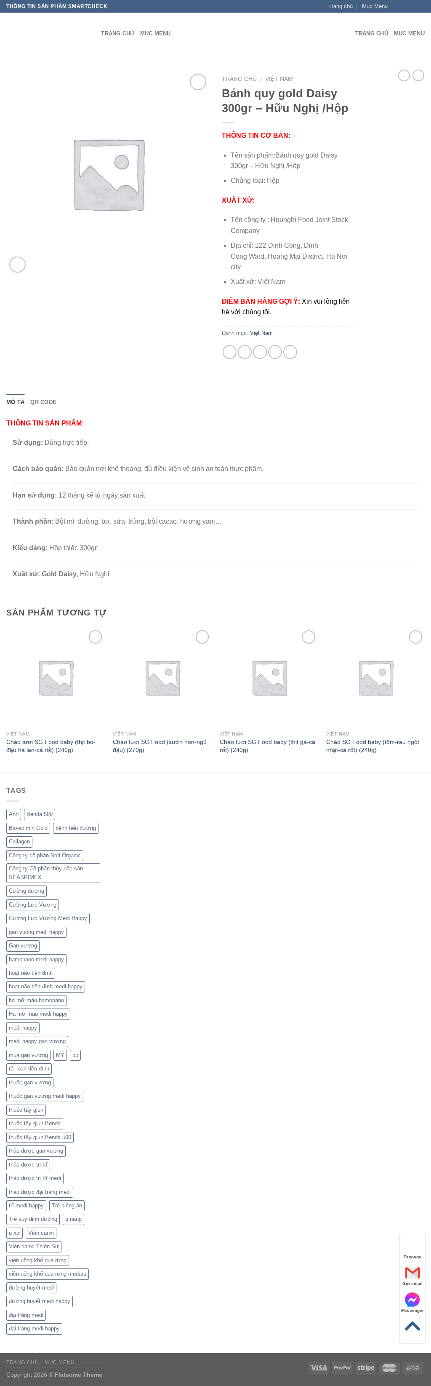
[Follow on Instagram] (404, 6)
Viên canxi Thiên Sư (34, 1246)
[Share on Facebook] (230, 352)
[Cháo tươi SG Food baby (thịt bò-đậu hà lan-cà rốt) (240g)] (55, 677)
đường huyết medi (31, 1287)
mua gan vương (28, 1055)
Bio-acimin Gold (28, 828)
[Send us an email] (420, 6)
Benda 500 (40, 814)
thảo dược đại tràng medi (40, 1192)
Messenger (412, 1310)
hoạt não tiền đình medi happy (45, 986)
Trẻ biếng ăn (67, 1205)
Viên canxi (41, 1233)
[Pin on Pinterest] (275, 352)
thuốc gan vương (30, 1082)
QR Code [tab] (43, 402)
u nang (73, 1219)
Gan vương (23, 945)
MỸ (60, 1055)
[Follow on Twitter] (412, 6)
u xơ (14, 1233)
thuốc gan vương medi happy (45, 1096)
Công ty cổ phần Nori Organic (45, 855)
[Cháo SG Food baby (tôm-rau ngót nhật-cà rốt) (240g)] (375, 677)
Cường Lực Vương (32, 905)
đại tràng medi (26, 1315)
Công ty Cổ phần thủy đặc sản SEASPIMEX (46, 872)
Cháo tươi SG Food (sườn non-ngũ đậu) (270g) (160, 745)
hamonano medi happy (36, 959)
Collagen (19, 841)
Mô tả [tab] (15, 402)
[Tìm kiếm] (92, 34)
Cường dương (26, 891)
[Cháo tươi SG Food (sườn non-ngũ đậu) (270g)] (162, 677)
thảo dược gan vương (36, 1151)
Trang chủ (239, 79)
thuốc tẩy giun (26, 1110)
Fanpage (412, 1257)
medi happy (23, 1028)
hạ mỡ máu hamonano (36, 1000)
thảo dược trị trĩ (28, 1164)
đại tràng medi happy (34, 1328)
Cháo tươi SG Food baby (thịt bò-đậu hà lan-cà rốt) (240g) (51, 745)
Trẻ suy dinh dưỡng (33, 1219)
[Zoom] (17, 265)
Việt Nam (279, 79)
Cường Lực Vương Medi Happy (48, 918)
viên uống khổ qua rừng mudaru (47, 1274)
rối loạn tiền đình (29, 1068)
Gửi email (412, 1283)
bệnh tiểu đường (76, 828)
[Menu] (344, 34)
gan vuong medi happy (36, 932)
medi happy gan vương (37, 1041)
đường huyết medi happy (39, 1301)
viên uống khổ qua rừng (38, 1260)
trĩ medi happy (26, 1205)
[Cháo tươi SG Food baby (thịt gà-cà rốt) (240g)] (269, 677)
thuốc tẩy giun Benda (35, 1123)
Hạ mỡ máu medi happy (38, 1014)
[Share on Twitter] (245, 352)
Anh (14, 814)
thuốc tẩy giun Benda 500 (40, 1137)
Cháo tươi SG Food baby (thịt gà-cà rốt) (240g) (267, 745)
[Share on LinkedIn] (290, 352)
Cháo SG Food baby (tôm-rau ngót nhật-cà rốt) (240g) (372, 745)
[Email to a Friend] (260, 352)
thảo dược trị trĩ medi (35, 1178)
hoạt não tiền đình (31, 973)
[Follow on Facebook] (396, 6)
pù (75, 1055)
